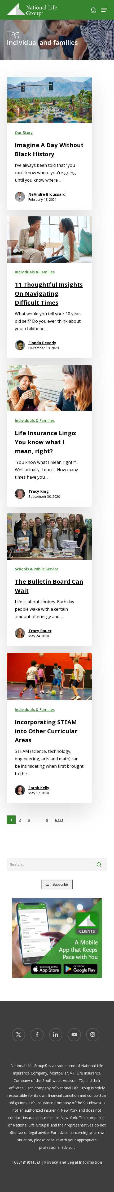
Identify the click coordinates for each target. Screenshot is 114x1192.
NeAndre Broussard (46, 194)
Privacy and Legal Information (73, 1162)
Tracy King (38, 491)
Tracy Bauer (39, 630)
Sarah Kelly (38, 787)
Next (59, 820)
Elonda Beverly (42, 342)
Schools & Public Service (36, 568)
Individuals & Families (35, 271)
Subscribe (58, 885)
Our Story (24, 132)
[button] (104, 9)
